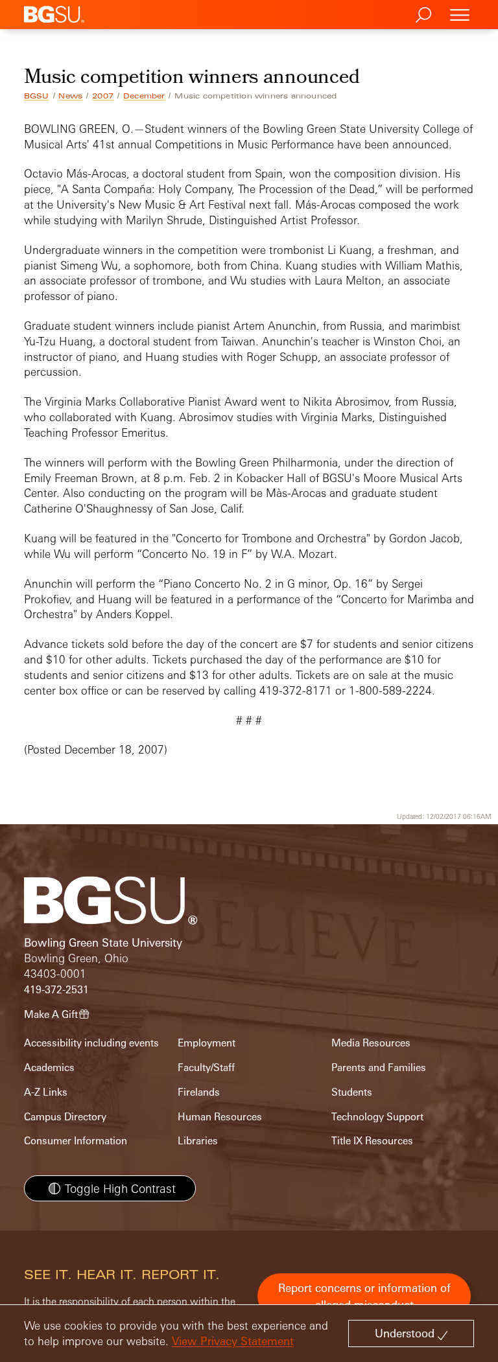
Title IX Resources (372, 1141)
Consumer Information (75, 1141)
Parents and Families (378, 1067)
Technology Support (377, 1117)
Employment (206, 1043)
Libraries (198, 1141)
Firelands (199, 1092)
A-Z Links (45, 1092)
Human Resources (220, 1117)
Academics (49, 1067)
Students (351, 1092)
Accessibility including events (91, 1043)
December (144, 95)
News (70, 95)
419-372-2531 (56, 990)
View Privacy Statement (233, 1341)
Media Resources (370, 1043)
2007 (102, 95)
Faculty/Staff (206, 1067)
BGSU (36, 95)
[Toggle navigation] (459, 14)
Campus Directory (65, 1117)
